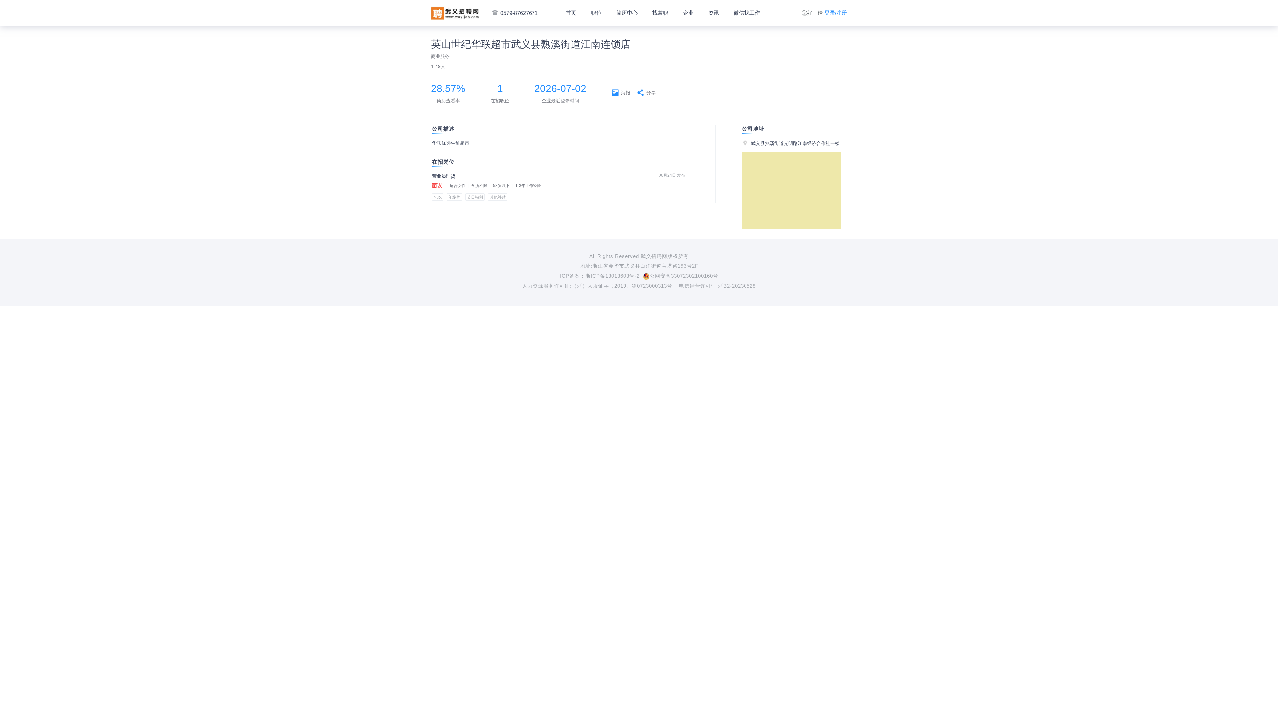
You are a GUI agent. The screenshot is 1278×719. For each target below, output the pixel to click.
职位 (596, 13)
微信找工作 (747, 13)
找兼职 (660, 13)
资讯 (713, 13)
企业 (688, 13)
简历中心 (627, 13)
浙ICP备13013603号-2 (612, 276)
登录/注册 (835, 13)
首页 (571, 13)
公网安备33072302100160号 (684, 276)
